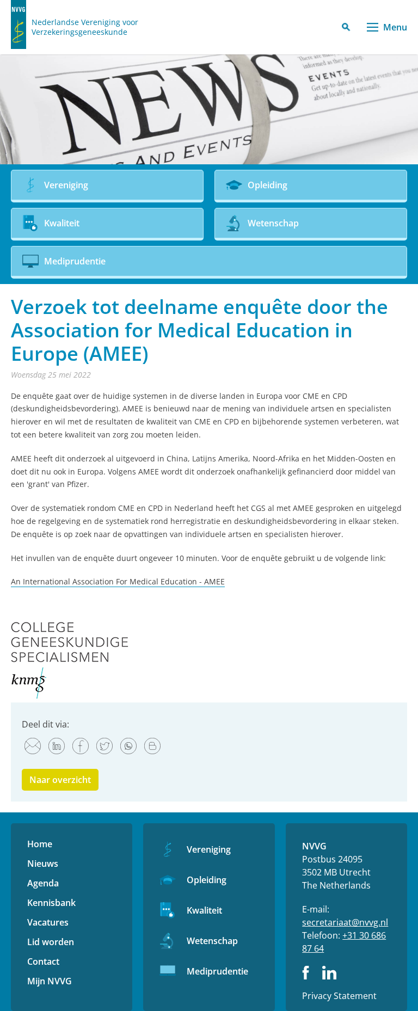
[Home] (18, 24)
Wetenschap (212, 941)
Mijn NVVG (49, 981)
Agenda (43, 883)
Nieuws (42, 863)
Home (39, 844)
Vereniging (209, 849)
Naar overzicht (60, 780)
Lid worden (50, 942)
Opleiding (206, 880)
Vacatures (48, 922)
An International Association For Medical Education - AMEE (118, 581)
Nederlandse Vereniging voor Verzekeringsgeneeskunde (85, 27)
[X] (104, 746)
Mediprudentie (217, 971)
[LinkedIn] (56, 746)
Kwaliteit (204, 910)
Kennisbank (51, 902)
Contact (43, 961)
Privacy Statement (339, 996)
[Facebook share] (80, 746)
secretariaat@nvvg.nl (345, 922)
